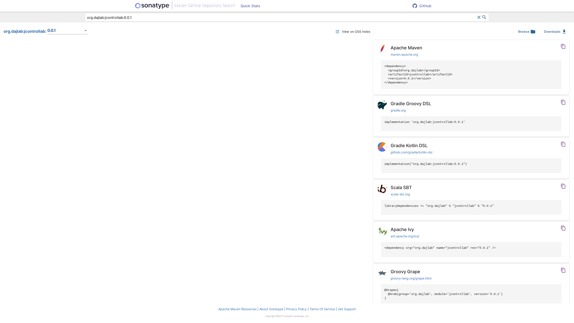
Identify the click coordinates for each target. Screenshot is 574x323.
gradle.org (398, 110)
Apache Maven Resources (237, 309)
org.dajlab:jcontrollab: (25, 31)
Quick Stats (250, 6)
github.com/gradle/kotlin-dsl (411, 152)
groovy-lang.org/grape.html (411, 278)
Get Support (347, 309)
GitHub (425, 6)
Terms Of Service (322, 309)
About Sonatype (271, 309)
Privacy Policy (296, 309)
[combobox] (281, 17)
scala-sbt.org (400, 194)
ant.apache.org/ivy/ (405, 236)
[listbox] (67, 30)
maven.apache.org (404, 54)
